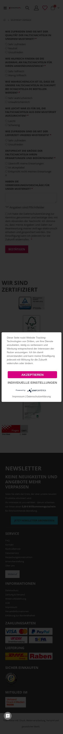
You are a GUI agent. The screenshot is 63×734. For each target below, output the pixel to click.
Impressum (18, 396)
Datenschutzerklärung (38, 396)
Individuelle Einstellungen (32, 382)
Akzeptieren (32, 374)
